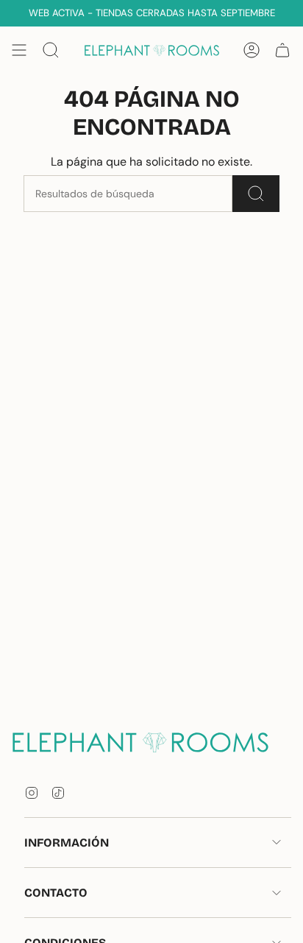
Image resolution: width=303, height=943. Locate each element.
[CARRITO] (282, 50)
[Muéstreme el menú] (19, 50)
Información (66, 843)
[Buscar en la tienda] (255, 193)
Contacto (56, 893)
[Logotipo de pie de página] (151, 741)
